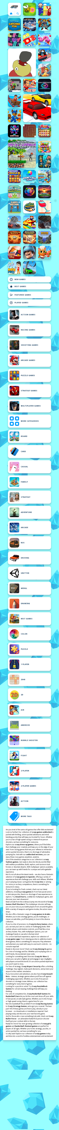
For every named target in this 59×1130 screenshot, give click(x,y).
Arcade (24, 528)
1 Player (25, 664)
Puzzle (24, 649)
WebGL (24, 588)
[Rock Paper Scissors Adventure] (29, 237)
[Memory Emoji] (14, 176)
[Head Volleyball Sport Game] (29, 85)
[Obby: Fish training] (29, 222)
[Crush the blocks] (14, 39)
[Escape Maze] (29, 130)
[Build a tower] (44, 70)
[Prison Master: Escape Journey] (44, 222)
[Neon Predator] (44, 85)
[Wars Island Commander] (29, 252)
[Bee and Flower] (29, 9)
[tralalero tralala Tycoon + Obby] (44, 176)
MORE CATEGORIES (30, 421)
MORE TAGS (26, 816)
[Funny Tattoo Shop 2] (14, 252)
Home (14, 7)
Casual (24, 467)
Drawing (25, 604)
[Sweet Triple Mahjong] (44, 130)
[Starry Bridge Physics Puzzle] (14, 191)
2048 (23, 680)
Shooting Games (29, 345)
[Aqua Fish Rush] (44, 161)
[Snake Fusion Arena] (44, 39)
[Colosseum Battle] (14, 237)
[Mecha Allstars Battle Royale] (44, 24)
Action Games (28, 315)
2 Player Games (28, 786)
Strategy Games (29, 391)
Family (24, 482)
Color (24, 634)
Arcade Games (28, 360)
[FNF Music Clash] (14, 130)
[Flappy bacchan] (14, 206)
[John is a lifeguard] (22, 154)
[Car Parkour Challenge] (29, 267)
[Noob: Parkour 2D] (44, 237)
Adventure (26, 512)
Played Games (19, 302)
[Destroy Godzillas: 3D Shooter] (29, 24)
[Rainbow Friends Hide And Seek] (44, 9)
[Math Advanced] (14, 267)
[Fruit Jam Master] (29, 39)
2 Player (25, 771)
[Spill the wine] (44, 206)
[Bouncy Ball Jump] (29, 176)
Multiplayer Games (31, 406)
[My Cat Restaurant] (44, 252)
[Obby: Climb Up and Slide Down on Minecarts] (44, 54)
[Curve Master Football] (29, 206)
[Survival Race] (37, 108)
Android (25, 725)
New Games (18, 279)
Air (22, 710)
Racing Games (28, 330)
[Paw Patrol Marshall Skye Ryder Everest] (14, 115)
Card (23, 451)
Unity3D (25, 573)
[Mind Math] (29, 191)
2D (22, 695)
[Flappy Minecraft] (44, 191)
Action (24, 801)
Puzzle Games (28, 375)
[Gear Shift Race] (14, 222)
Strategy (25, 497)
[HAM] (22, 62)
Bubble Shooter (29, 740)
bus (23, 543)
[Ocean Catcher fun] (14, 24)
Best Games (18, 286)
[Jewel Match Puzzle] (44, 146)
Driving (25, 558)
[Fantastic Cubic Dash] (14, 85)
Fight (24, 756)
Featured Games (20, 295)
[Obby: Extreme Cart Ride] (14, 100)
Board (24, 436)
